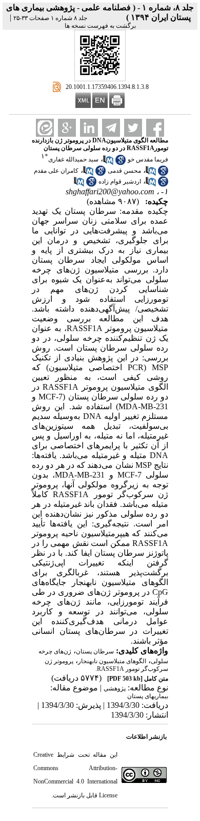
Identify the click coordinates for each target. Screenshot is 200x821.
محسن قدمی (124, 170)
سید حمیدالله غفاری (73, 159)
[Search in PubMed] (108, 163)
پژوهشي (115, 688)
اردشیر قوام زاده (119, 181)
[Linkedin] (89, 128)
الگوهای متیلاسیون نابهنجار (112, 661)
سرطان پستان (95, 651)
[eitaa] (45, 128)
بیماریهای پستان (147, 696)
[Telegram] (111, 128)
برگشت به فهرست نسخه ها (100, 25)
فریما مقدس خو (148, 159)
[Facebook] (155, 128)
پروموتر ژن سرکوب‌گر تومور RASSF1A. (106, 665)
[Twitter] (133, 128)
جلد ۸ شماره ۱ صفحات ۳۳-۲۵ (50, 18)
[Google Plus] (67, 128)
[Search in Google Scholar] (120, 163)
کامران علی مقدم (56, 170)
